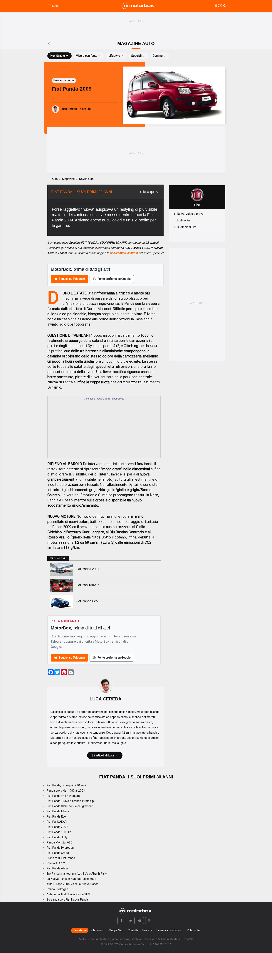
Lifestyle (114, 55)
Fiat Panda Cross (58, 853)
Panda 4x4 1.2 (56, 863)
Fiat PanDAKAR (87, 585)
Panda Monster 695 (59, 842)
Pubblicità (193, 930)
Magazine (68, 179)
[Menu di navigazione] (53, 6)
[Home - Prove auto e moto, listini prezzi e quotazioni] (138, 6)
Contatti (133, 930)
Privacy (147, 930)
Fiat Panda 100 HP (59, 832)
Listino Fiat (184, 220)
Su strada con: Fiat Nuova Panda (67, 899)
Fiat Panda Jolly (57, 837)
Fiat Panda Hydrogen (60, 847)
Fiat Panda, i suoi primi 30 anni (66, 785)
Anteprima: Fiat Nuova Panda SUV (68, 894)
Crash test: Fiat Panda (61, 858)
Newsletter (80, 930)
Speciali (136, 55)
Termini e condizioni (169, 930)
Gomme (158, 55)
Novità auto (57, 55)
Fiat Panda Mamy (58, 811)
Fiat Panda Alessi (58, 868)
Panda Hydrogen (57, 889)
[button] (121, 920)
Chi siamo (97, 930)
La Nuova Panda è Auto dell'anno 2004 (71, 879)
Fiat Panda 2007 (87, 569)
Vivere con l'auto (86, 55)
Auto (55, 179)
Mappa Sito (116, 930)
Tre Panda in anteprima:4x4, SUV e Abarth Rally (77, 873)
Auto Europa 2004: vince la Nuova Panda (72, 884)
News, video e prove (190, 214)
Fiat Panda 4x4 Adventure (63, 796)
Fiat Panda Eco (87, 601)
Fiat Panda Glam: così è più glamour (70, 806)
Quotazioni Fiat (186, 227)
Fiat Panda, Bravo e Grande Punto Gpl (71, 801)
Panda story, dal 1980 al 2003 (66, 790)
